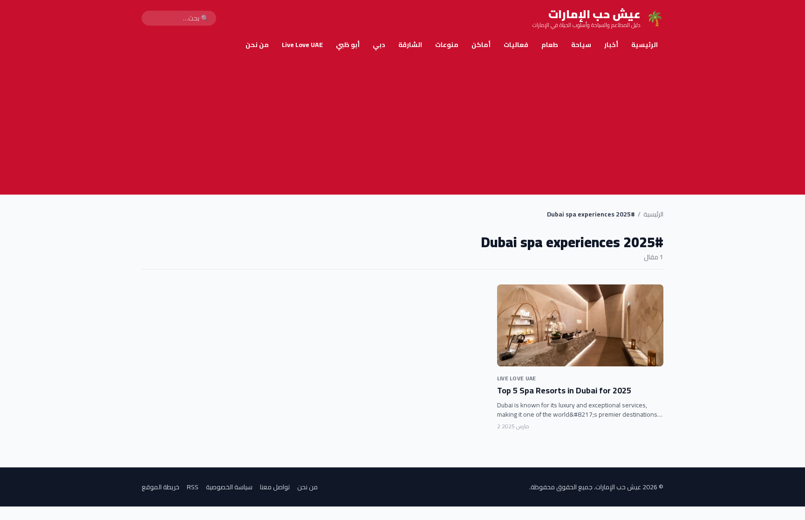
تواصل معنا (275, 487)
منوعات (446, 45)
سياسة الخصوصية (229, 487)
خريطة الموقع (160, 487)
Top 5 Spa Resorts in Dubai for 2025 (564, 390)
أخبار (611, 45)
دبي (379, 45)
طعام (549, 45)
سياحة (581, 45)
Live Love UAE (302, 45)
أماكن (481, 45)
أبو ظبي (348, 45)
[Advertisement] (402, 125)
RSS (192, 487)
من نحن (257, 45)
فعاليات (516, 45)
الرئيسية (644, 45)
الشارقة (410, 45)
